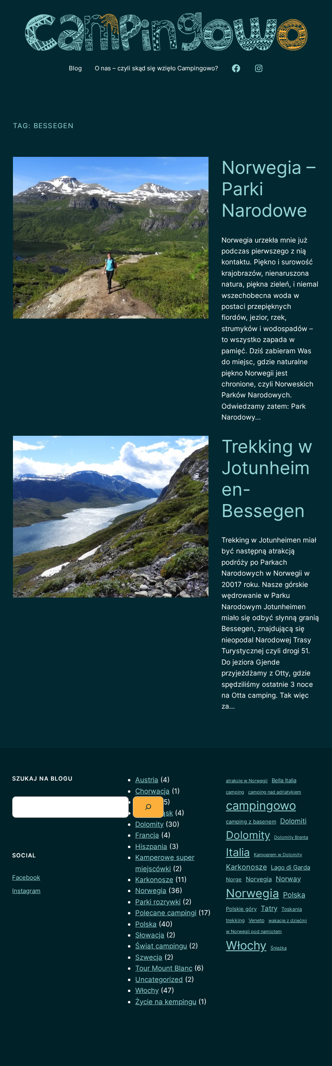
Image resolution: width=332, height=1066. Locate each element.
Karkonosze (154, 879)
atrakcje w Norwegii (247, 780)
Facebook (26, 877)
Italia (238, 852)
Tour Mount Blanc (163, 968)
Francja (147, 835)
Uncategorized (159, 979)
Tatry (269, 908)
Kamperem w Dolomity (278, 854)
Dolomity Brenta (291, 837)
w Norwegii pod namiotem (254, 931)
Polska (146, 924)
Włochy (147, 990)
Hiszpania (151, 846)
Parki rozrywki (158, 901)
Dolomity (149, 824)
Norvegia (259, 879)
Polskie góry (241, 909)
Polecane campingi (165, 912)
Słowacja (149, 935)
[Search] (148, 807)
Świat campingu (161, 945)
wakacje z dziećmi (287, 920)
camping (235, 792)
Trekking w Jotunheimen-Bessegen (267, 478)
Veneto (256, 920)
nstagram (27, 891)
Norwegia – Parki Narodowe (268, 189)
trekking (235, 920)
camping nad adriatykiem (274, 792)
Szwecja (148, 957)
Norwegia (150, 890)
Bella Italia (284, 780)
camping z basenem (251, 821)
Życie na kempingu (165, 1001)
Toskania (291, 909)
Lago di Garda (290, 867)
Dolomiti (293, 821)
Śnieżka (278, 948)
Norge (234, 879)
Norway (288, 878)
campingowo (261, 805)
